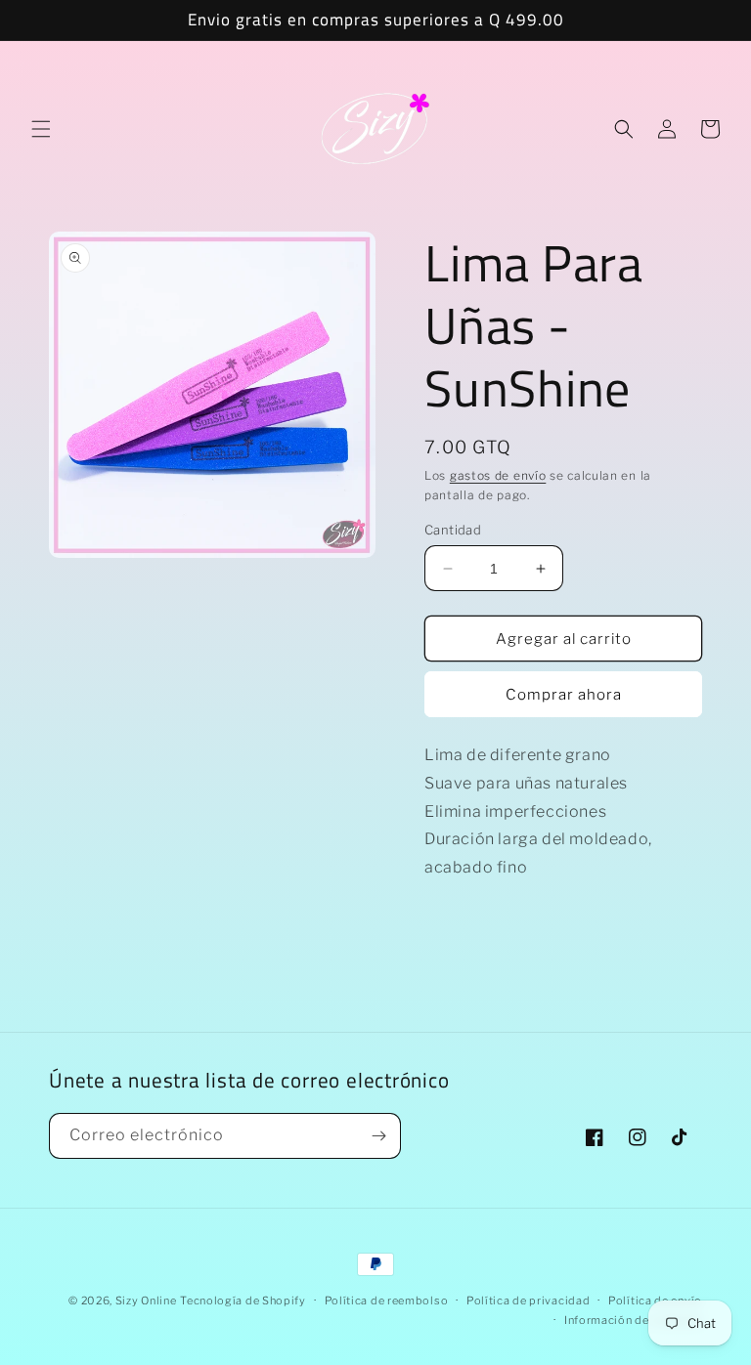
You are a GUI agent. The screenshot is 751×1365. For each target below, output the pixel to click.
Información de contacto (633, 1320)
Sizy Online (146, 1300)
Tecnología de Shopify (243, 1300)
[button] (41, 128)
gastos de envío (498, 475)
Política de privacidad (528, 1300)
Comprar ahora (564, 695)
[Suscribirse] (378, 1136)
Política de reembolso (387, 1300)
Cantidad (452, 529)
